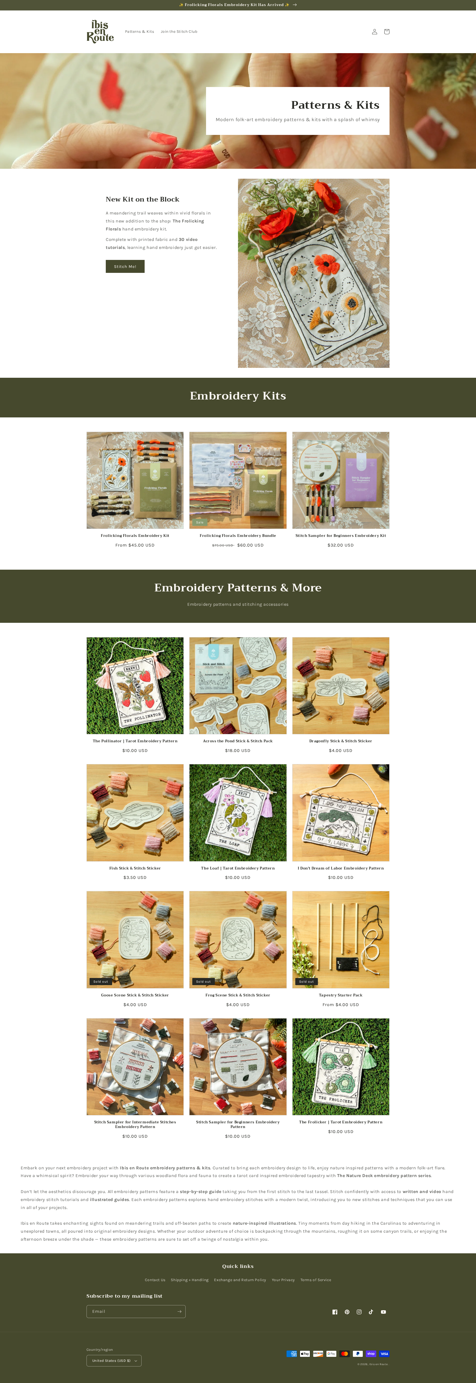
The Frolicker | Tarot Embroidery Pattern (340, 1122)
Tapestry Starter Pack (341, 995)
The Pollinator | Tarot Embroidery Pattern (135, 741)
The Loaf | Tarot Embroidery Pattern (238, 868)
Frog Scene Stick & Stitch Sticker (238, 995)
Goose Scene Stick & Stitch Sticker (135, 995)
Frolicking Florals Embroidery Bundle (238, 536)
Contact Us (155, 1280)
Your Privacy (283, 1280)
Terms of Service (316, 1280)
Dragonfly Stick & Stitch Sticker (340, 741)
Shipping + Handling (190, 1280)
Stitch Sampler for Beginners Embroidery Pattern (238, 1124)
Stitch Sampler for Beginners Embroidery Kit (341, 536)
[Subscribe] (179, 1311)
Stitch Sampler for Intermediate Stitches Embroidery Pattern (135, 1124)
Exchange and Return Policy (240, 1280)
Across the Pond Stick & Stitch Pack (238, 741)
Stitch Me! (125, 266)
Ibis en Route (378, 1364)
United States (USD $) (111, 1360)
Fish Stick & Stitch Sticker (135, 868)
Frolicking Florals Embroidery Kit (135, 536)
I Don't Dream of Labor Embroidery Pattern (341, 868)
